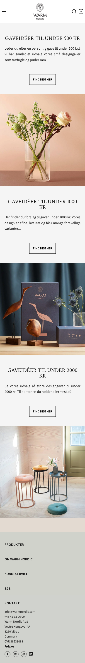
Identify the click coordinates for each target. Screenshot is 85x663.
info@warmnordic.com (20, 612)
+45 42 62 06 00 (15, 617)
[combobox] (73, 12)
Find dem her (42, 79)
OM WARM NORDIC (18, 559)
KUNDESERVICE (16, 573)
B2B (7, 588)
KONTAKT (12, 603)
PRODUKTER (14, 544)
